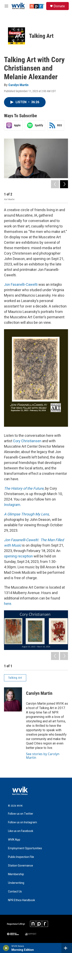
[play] (6, 948)
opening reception (18, 556)
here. (8, 603)
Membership (16, 874)
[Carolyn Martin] (13, 699)
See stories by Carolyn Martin (42, 756)
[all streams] (66, 948)
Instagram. (12, 505)
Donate (59, 6)
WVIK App (14, 839)
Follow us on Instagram (22, 822)
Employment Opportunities (25, 848)
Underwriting (16, 882)
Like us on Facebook (20, 831)
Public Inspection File (21, 856)
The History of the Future (24, 488)
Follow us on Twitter (20, 813)
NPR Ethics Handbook (21, 900)
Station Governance (20, 865)
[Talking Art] (16, 35)
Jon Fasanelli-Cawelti (21, 284)
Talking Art (41, 36)
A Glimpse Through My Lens (26, 514)
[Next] (64, 184)
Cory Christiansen (27, 441)
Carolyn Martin (18, 85)
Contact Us (15, 891)
